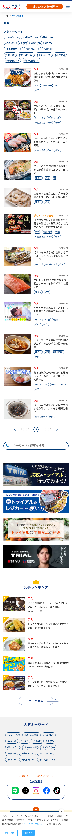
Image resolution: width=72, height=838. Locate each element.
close (61, 811)
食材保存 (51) (26, 54)
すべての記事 (17, 15)
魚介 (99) (11, 43)
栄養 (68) (11, 54)
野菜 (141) (48, 37)
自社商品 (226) (31, 37)
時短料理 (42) (13, 60)
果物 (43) (60, 54)
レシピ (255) (13, 37)
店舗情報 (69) (33, 48)
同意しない (9, 832)
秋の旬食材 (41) (32, 60)
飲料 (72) (36, 43)
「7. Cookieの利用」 (33, 823)
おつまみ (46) (44, 54)
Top (6, 15)
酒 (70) (49, 43)
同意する (28, 832)
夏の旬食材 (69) (14, 48)
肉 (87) (23, 43)
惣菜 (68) (49, 48)
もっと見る (36, 701)
